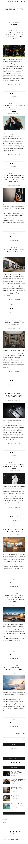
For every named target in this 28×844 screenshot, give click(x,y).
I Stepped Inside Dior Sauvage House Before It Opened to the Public (17, 772)
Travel (17, 527)
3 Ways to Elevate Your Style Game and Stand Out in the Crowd (14, 107)
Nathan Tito (14, 96)
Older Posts (20, 733)
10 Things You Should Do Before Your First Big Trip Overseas (17, 805)
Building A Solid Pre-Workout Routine (16, 796)
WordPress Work (16, 841)
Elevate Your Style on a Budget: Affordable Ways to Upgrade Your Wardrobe (17, 788)
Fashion (11, 30)
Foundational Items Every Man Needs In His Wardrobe (14, 323)
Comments (14, 89)
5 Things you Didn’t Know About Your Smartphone (14, 395)
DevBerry (10, 841)
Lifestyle (16, 30)
